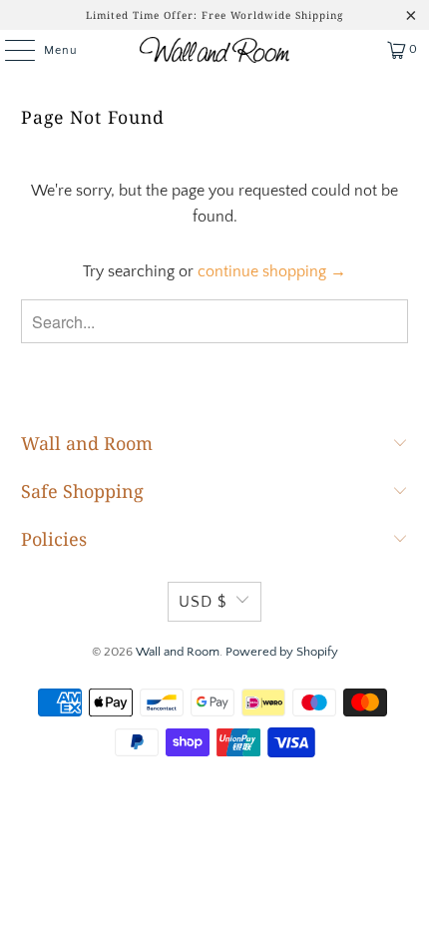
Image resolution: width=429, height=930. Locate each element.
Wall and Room (177, 652)
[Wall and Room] (215, 50)
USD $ (202, 602)
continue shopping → (272, 271)
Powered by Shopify (281, 652)
